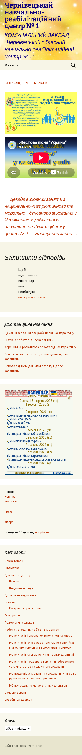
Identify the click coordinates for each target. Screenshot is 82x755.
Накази (14, 581)
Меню (9, 65)
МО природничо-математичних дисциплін (38, 685)
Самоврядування (16, 692)
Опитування (13, 615)
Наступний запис (56, 233)
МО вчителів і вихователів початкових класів (40, 635)
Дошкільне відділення (20, 595)
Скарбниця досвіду (18, 700)
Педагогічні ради (21, 588)
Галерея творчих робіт (25, 608)
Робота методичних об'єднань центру (32, 629)
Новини (42, 83)
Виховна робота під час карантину (29, 340)
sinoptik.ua (42, 532)
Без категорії (14, 561)
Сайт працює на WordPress (24, 746)
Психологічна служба (19, 622)
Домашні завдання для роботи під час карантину (39, 333)
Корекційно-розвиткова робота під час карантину (40, 347)
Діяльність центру (17, 575)
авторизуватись (31, 297)
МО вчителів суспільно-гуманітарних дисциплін (42, 654)
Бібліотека (12, 568)
